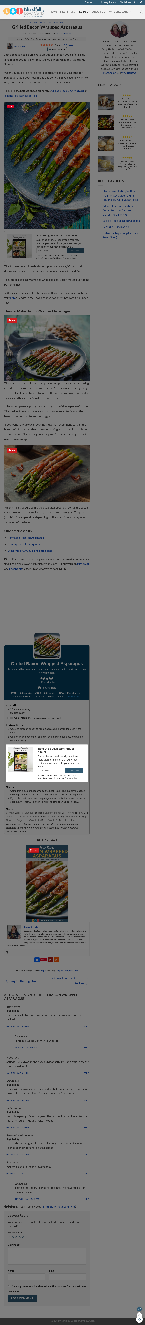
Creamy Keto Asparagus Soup (25, 544)
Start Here (67, 11)
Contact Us (90, 2)
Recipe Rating (15, 1232)
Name (12, 1270)
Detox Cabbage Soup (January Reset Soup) (120, 235)
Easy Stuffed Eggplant (23, 981)
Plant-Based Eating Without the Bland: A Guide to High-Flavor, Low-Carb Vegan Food (120, 195)
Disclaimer (125, 2)
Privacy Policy (108, 2)
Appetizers (46, 22)
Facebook (15, 568)
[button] (41, 678)
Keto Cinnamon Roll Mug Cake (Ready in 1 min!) (127, 104)
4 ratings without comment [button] (58, 1206)
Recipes (83, 11)
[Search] (141, 12)
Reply (87, 1026)
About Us (98, 11)
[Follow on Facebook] (135, 2)
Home (53, 11)
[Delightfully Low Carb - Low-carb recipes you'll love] (24, 12)
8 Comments (69, 45)
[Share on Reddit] (56, 959)
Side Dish (59, 22)
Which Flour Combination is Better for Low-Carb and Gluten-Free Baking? (118, 210)
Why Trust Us (128, 72)
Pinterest (83, 563)
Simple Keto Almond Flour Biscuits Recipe (127, 145)
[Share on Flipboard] (50, 959)
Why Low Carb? (119, 11)
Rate (53, 687)
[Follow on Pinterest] (141, 2)
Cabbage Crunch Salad (115, 226)
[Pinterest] (7, 952)
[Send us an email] (138, 2)
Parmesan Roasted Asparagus (26, 537)
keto (13, 297)
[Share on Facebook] (37, 959)
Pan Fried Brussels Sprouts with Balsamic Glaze (127, 125)
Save (11, 106)
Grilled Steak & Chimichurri (67, 90)
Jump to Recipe (58, 49)
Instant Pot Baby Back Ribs (20, 95)
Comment (14, 1244)
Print (44, 687)
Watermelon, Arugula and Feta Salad (30, 550)
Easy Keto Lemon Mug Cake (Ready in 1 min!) (127, 166)
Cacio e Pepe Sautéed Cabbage (121, 220)
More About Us (111, 72)
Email (52, 1270)
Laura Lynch (64, 33)
